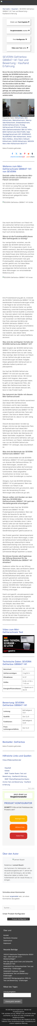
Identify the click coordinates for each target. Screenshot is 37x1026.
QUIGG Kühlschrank (19, 141)
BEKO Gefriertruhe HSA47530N (14, 132)
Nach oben (31, 788)
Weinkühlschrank (18, 120)
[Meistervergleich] (8, 2)
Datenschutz (7, 940)
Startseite (6, 9)
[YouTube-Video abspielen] (18, 644)
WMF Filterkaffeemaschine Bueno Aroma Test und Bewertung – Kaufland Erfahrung (17, 782)
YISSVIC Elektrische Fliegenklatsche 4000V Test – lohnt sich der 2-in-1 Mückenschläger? (18, 957)
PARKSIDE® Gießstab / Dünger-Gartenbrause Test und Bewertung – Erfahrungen (16, 973)
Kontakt (6, 935)
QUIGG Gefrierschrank (11, 125)
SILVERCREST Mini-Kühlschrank (14, 136)
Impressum (7, 943)
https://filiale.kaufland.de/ (12, 760)
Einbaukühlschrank (23, 122)
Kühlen (7, 771)
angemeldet (14, 896)
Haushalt (14, 9)
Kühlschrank (19, 118)
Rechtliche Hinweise (10, 938)
